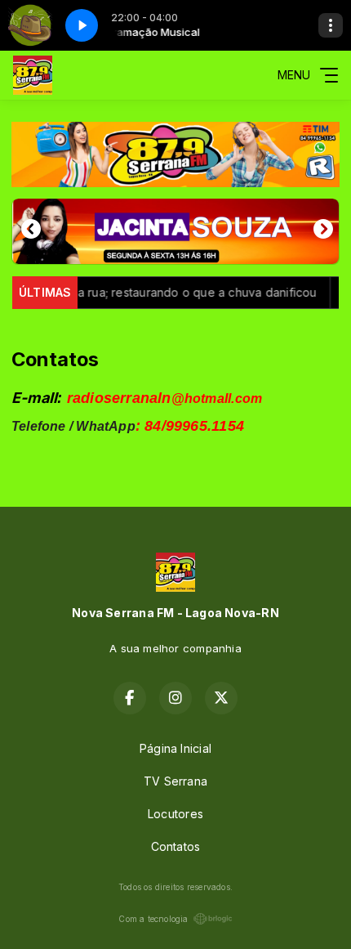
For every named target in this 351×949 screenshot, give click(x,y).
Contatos (176, 846)
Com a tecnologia (153, 919)
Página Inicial (175, 748)
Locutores (175, 814)
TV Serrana (175, 781)
